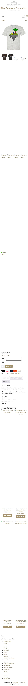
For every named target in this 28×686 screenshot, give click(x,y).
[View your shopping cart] (26, 17)
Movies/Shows (7, 665)
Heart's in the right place (9, 658)
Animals (5, 643)
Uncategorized (7, 678)
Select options (7, 515)
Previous (3, 20)
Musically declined (8, 667)
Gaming (5, 654)
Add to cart (9, 366)
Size (3, 362)
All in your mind (7, 641)
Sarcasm (6, 673)
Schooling (6, 675)
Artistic (12, 373)
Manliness (17, 373)
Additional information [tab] (15, 378)
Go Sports (6, 656)
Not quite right (7, 669)
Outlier (5, 671)
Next (26, 20)
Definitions (6, 648)
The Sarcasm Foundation (14, 8)
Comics (5, 647)
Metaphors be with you (9, 663)
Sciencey (6, 676)
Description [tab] (6, 378)
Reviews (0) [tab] (5, 381)
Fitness (5, 652)
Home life (6, 660)
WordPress (15, 682)
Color (3, 358)
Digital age (6, 650)
